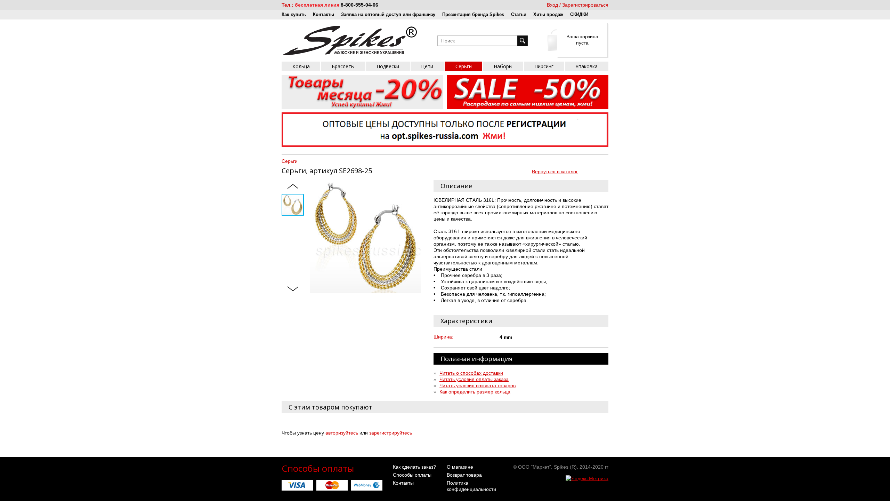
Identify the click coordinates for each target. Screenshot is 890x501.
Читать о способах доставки (471, 373)
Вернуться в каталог (555, 171)
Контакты (323, 14)
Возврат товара (464, 475)
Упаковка (586, 66)
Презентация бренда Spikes (473, 14)
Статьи (518, 14)
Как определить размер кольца (474, 392)
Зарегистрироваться (585, 5)
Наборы (503, 66)
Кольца (301, 66)
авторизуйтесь (341, 433)
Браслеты (343, 66)
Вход (552, 5)
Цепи (427, 66)
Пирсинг (543, 66)
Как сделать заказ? (414, 467)
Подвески (388, 66)
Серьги (463, 66)
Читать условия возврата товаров (477, 385)
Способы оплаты (412, 475)
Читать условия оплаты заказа (474, 379)
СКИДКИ (579, 14)
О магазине (460, 467)
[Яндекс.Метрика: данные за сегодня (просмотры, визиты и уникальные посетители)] (587, 478)
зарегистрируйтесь (390, 433)
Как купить (294, 14)
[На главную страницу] (350, 40)
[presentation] (293, 187)
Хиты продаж (548, 14)
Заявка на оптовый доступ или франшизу (388, 14)
